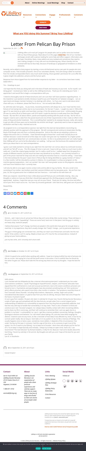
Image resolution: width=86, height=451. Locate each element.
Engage (52, 15)
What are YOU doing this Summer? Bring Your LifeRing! (43, 33)
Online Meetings (38, 3)
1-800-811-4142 (8, 389)
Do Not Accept (47, 448)
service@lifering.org (9, 393)
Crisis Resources (50, 394)
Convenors (78, 15)
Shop (63, 3)
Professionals (64, 15)
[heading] (43, 22)
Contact (70, 3)
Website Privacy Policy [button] (59, 440)
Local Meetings (53, 3)
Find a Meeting (50, 376)
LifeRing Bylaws (50, 379)
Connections (40, 15)
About (27, 3)
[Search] (12, 2)
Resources (27, 15)
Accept (38, 448)
